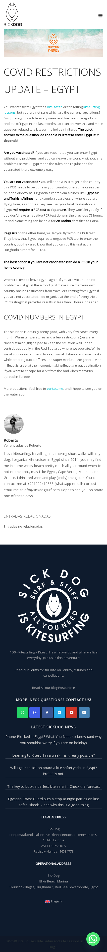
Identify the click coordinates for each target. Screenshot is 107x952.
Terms (34, 670)
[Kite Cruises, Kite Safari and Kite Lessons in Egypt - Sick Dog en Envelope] (84, 712)
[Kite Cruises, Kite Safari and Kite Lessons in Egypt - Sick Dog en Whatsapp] (22, 712)
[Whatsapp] (93, 939)
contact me (55, 388)
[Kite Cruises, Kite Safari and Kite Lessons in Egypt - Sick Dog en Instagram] (34, 712)
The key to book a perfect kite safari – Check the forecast (53, 786)
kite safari (54, 107)
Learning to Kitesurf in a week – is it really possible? (53, 755)
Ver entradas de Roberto (22, 445)
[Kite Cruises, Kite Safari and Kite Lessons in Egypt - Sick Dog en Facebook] (47, 712)
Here (71, 687)
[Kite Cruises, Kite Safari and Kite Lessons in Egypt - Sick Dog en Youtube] (71, 712)
